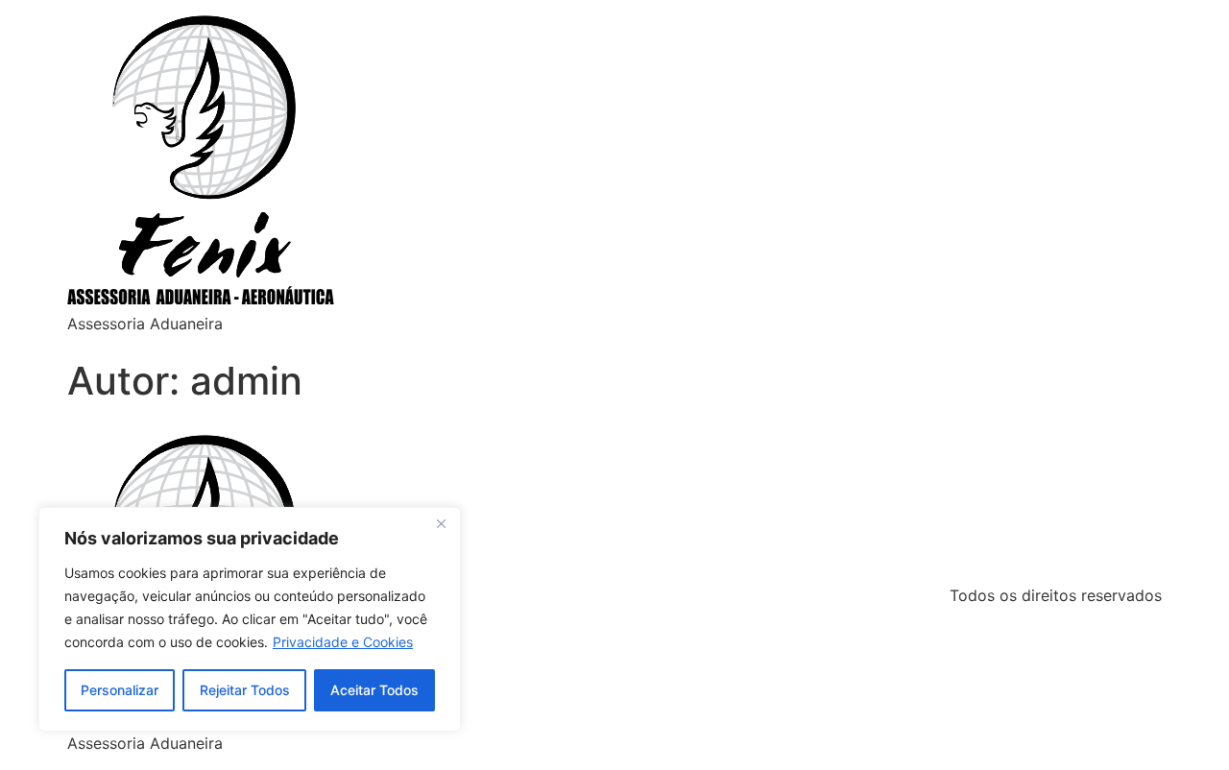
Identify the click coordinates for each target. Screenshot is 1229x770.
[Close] (440, 523)
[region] (249, 619)
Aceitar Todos (374, 690)
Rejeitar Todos (245, 690)
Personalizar (119, 690)
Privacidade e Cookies (343, 642)
